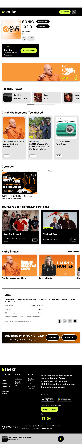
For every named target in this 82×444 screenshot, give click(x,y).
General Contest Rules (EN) (19, 384)
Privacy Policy (27, 426)
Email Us (69, 337)
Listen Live (30, 50)
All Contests (18, 379)
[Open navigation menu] (78, 12)
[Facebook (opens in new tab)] (60, 321)
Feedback (31, 384)
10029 (39, 309)
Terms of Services (53, 426)
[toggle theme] (74, 12)
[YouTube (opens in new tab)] (75, 321)
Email (40, 313)
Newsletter (43, 21)
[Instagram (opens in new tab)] (70, 321)
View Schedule (74, 251)
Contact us (43, 26)
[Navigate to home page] (9, 11)
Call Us (52, 337)
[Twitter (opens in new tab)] (65, 321)
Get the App (65, 12)
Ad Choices (39, 426)
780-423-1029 (36, 305)
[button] (21, 439)
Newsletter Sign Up (49, 409)
